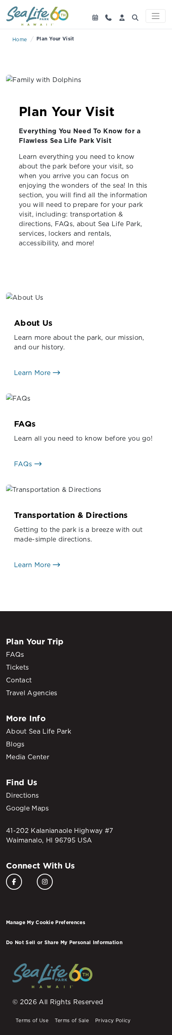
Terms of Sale (72, 1020)
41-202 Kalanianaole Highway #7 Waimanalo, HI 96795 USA (60, 835)
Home (19, 39)
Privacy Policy (112, 1020)
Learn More (33, 372)
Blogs (15, 744)
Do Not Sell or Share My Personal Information (64, 942)
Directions (22, 795)
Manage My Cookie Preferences (45, 922)
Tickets (17, 667)
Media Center (27, 756)
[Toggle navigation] (156, 16)
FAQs (24, 463)
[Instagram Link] (45, 882)
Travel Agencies (32, 692)
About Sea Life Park (38, 731)
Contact (19, 680)
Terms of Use (32, 1020)
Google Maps (27, 808)
